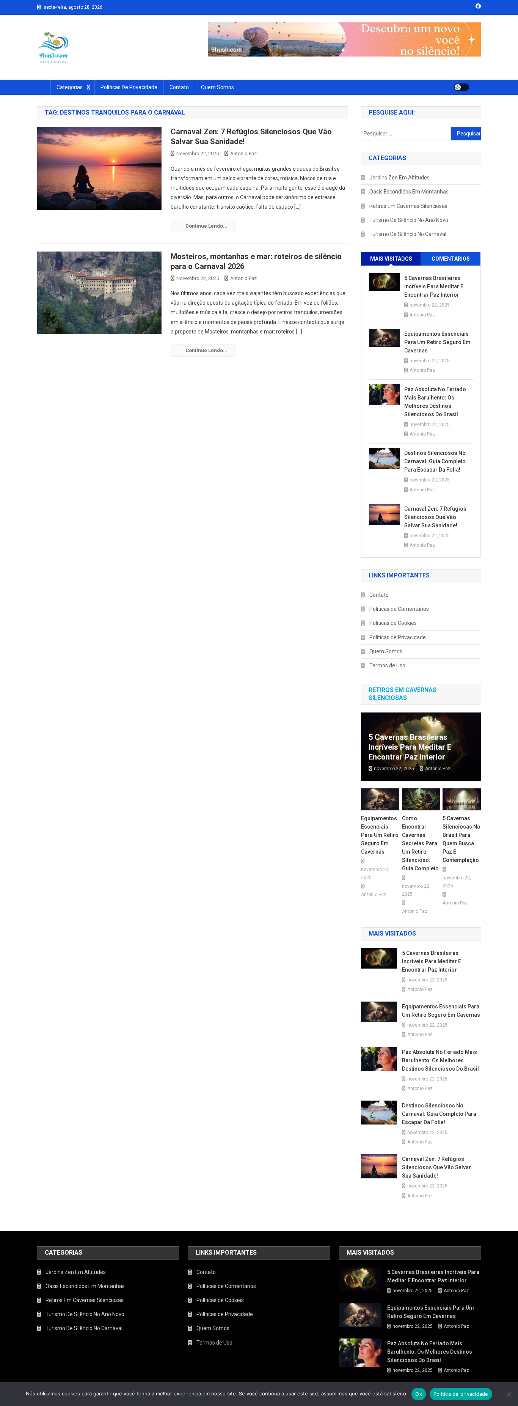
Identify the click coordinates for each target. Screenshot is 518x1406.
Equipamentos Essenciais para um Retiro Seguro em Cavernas (437, 342)
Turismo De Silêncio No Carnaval (407, 234)
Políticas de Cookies (393, 623)
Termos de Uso (387, 665)
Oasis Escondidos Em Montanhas (409, 192)
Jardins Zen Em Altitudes (399, 178)
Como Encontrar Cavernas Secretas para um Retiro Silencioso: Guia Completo (420, 843)
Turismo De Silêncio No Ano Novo (408, 220)
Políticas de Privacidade (128, 87)
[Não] (508, 1394)
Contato (179, 87)
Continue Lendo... (206, 226)
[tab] (391, 259)
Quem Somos (217, 87)
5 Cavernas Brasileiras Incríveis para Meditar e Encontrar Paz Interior (433, 286)
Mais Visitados (391, 259)
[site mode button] (461, 87)
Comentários (451, 259)
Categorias (70, 87)
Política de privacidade (460, 1394)
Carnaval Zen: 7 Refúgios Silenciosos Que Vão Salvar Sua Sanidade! (435, 517)
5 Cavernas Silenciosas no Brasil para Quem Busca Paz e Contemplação (461, 839)
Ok (418, 1394)
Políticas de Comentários (399, 609)
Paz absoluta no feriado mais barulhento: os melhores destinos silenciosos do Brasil (435, 401)
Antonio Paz (243, 153)
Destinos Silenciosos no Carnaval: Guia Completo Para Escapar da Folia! (435, 461)
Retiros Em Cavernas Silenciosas (408, 206)
